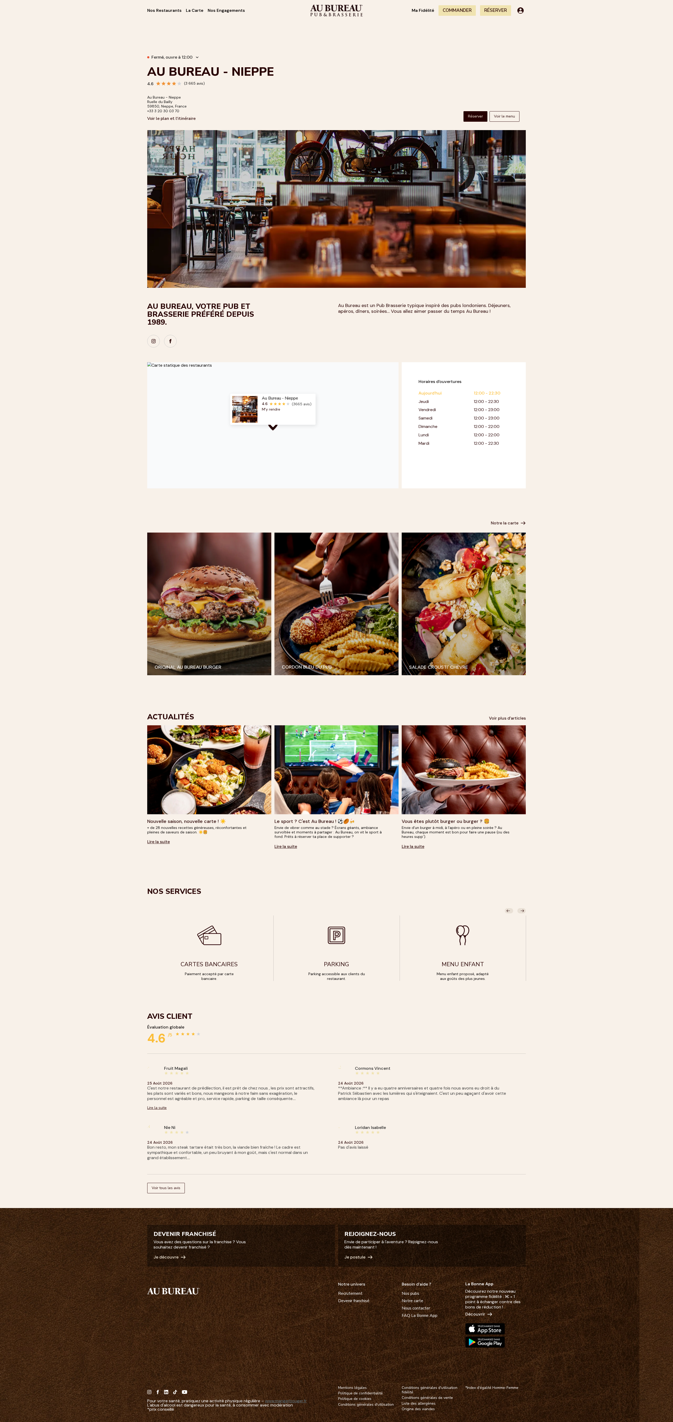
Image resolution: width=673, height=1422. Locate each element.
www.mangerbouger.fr (286, 1401)
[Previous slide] (509, 910)
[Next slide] (521, 910)
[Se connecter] (520, 10)
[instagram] (153, 341)
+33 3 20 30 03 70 (163, 111)
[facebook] (170, 341)
